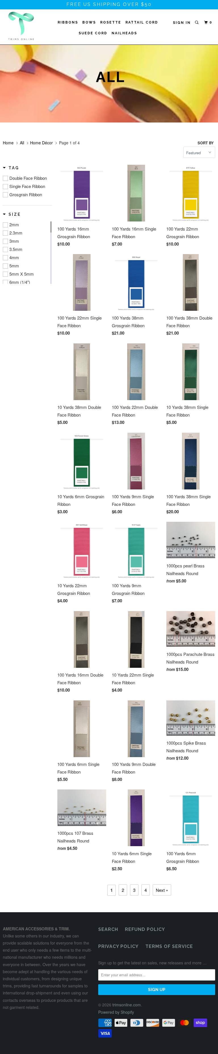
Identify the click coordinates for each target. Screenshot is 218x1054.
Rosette (110, 22)
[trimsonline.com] (20, 26)
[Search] (197, 22)
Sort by (206, 142)
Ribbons (68, 22)
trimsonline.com (126, 1004)
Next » (162, 890)
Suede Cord (93, 33)
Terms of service (169, 946)
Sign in (182, 23)
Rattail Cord (141, 22)
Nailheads (124, 33)
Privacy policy (118, 946)
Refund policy (145, 929)
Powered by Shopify (116, 1012)
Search (108, 929)
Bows (89, 22)
